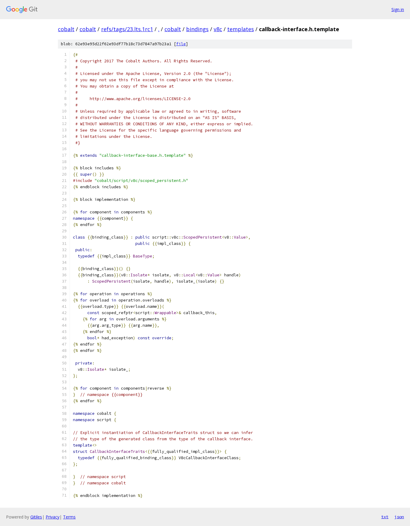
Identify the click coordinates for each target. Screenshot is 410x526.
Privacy (52, 517)
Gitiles (36, 517)
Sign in (397, 9)
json (399, 516)
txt (384, 516)
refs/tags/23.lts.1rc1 (127, 29)
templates (240, 29)
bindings (197, 29)
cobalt (66, 29)
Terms (69, 517)
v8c (218, 29)
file (181, 43)
